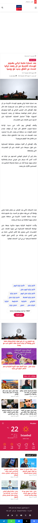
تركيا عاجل (31, 305)
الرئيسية (32, 56)
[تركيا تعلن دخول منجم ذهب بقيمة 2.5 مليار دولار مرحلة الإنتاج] (9, 384)
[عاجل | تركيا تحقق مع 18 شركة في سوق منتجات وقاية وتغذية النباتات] (28, 485)
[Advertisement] (19, 32)
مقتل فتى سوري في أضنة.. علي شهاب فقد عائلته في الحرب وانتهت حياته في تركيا (28, 412)
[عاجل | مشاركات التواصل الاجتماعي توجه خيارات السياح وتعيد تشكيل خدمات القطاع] (9, 462)
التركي (32, 301)
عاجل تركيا (12, 305)
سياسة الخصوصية (21, 511)
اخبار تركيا (13, 293)
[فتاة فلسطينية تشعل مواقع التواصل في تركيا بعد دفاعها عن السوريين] (28, 384)
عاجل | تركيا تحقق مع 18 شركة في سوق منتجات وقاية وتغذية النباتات (29, 493)
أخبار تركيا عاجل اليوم (27, 293)
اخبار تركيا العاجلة (28, 297)
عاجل (21, 305)
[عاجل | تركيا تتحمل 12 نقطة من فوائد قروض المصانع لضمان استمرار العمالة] (28, 462)
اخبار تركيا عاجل (14, 297)
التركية (23, 301)
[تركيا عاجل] (19, 8)
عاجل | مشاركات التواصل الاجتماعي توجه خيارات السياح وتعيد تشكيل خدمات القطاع (10, 472)
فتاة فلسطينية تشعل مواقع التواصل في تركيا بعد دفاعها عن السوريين (28, 392)
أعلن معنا (8, 511)
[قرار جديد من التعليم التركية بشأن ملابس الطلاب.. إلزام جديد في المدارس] (9, 404)
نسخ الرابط (19, 315)
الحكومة (14, 301)
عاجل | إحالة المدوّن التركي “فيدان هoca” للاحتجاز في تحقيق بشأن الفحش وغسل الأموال (10, 494)
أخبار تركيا (27, 56)
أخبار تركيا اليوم (19, 285)
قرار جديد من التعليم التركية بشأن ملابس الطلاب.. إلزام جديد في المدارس (10, 412)
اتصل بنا (30, 511)
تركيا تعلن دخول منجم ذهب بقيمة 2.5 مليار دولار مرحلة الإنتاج (10, 392)
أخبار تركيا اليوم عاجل (27, 289)
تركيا (6, 301)
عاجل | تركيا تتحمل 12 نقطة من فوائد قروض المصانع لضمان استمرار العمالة (28, 471)
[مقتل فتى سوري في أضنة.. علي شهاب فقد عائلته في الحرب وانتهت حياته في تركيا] (28, 404)
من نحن (14, 511)
